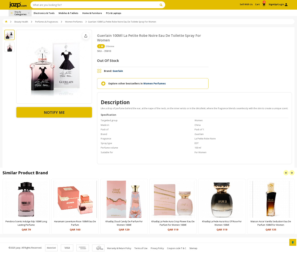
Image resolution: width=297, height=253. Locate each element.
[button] (6, 21)
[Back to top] (292, 242)
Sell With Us (246, 4)
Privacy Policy (157, 248)
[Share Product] (85, 36)
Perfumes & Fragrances (46, 21)
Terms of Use (140, 248)
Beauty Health (21, 21)
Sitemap (193, 248)
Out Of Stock (108, 60)
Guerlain (118, 71)
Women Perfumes (73, 21)
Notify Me (54, 112)
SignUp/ (273, 4)
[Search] (161, 4)
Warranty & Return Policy (119, 248)
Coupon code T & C (176, 248)
